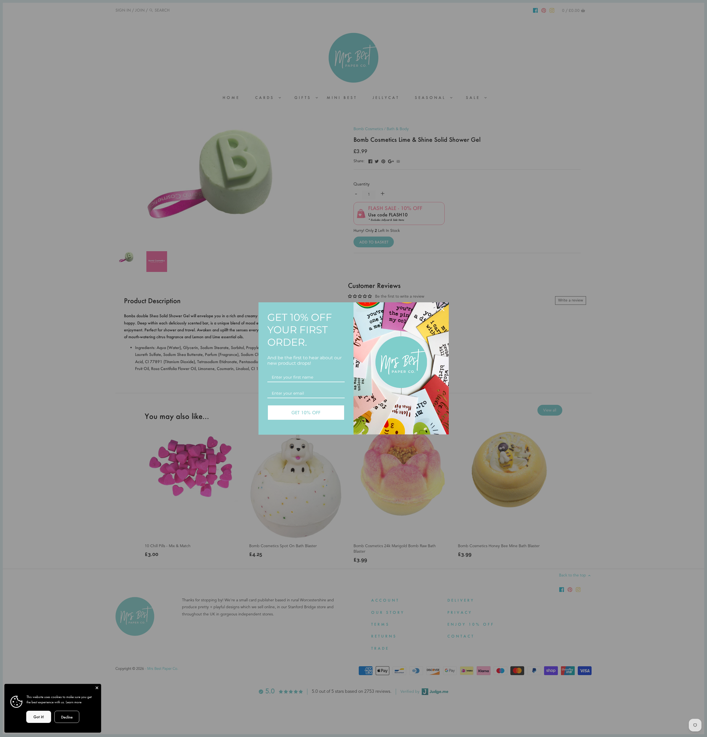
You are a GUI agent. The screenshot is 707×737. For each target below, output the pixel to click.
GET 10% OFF (305, 412)
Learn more (73, 702)
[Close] (442, 309)
